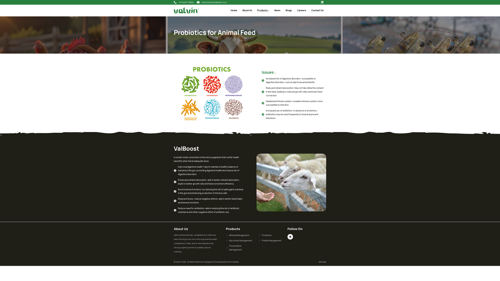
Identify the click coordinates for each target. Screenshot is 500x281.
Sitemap (322, 261)
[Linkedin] (322, 2)
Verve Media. (233, 261)
